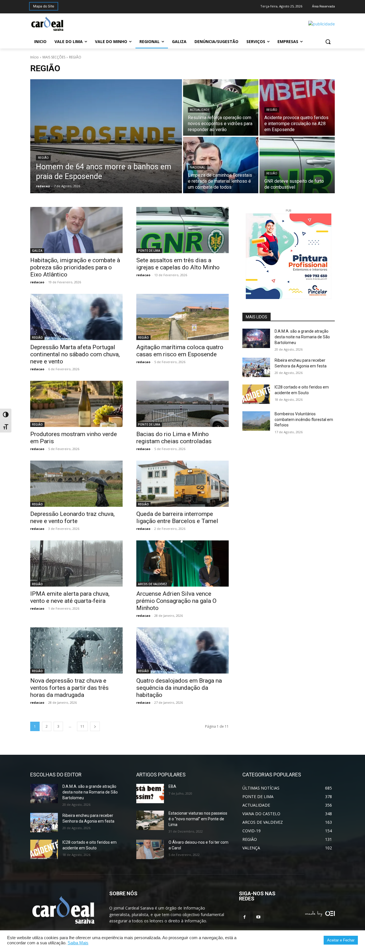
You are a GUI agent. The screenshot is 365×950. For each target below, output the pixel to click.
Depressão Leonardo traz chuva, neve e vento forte (72, 517)
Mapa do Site (43, 6)
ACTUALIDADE (200, 109)
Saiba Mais (78, 943)
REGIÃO (43, 157)
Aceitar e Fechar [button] (340, 940)
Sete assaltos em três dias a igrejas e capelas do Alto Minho (178, 264)
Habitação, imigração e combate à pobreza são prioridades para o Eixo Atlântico (75, 267)
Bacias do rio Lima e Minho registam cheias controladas (174, 438)
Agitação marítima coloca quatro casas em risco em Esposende (179, 351)
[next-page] (95, 726)
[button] (328, 41)
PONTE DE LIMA (149, 251)
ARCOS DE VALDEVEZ (152, 584)
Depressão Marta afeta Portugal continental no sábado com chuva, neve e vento (75, 354)
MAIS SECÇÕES (53, 57)
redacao (37, 282)
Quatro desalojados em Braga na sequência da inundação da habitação (179, 687)
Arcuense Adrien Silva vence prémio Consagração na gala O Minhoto (176, 600)
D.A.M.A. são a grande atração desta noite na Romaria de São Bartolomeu (302, 337)
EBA (172, 786)
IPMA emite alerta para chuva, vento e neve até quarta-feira (70, 597)
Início (34, 57)
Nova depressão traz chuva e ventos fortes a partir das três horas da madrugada (69, 687)
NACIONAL (197, 167)
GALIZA (37, 251)
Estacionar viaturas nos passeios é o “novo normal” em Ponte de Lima (198, 819)
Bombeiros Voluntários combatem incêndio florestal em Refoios (304, 419)
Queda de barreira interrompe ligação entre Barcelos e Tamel (177, 517)
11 (82, 726)
